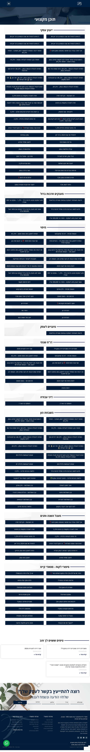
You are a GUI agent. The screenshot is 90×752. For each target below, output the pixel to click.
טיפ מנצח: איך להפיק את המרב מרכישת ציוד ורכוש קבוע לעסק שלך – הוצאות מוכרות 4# (65, 251)
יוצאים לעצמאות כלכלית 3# (24, 455)
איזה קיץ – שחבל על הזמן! (24, 156)
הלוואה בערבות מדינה (24, 507)
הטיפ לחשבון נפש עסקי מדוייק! (24, 550)
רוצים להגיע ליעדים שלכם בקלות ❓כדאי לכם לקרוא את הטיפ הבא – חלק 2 (65, 120)
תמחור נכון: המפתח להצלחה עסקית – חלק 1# (24, 60)
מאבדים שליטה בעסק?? (24, 602)
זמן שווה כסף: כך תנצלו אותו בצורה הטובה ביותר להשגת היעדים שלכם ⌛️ (24, 104)
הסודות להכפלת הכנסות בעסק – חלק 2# (65, 87)
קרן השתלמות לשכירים (65, 499)
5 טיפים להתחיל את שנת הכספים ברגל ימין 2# (65, 44)
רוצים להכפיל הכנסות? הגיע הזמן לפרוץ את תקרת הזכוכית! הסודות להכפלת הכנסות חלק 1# (24, 88)
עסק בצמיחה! (24, 135)
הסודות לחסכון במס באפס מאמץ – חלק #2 (24, 234)
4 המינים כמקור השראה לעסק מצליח (65, 550)
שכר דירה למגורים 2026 (24, 349)
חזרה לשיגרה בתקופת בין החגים (65, 103)
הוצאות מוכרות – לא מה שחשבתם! (65, 234)
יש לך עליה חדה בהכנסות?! (24, 573)
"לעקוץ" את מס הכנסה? (65, 623)
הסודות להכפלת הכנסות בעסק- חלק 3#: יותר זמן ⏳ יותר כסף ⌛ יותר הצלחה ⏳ (24, 79)
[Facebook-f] (86, 738)
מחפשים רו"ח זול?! (24, 609)
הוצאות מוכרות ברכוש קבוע (24, 289)
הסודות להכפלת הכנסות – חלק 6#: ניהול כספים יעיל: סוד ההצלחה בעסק (65, 70)
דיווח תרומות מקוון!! (24, 282)
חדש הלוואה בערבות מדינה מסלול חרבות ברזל (65, 209)
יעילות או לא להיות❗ (24, 177)
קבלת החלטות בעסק (65, 149)
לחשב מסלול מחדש (24, 142)
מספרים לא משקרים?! (65, 587)
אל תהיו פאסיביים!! (65, 142)
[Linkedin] (81, 738)
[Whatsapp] (78, 738)
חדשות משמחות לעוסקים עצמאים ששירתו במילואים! (65, 200)
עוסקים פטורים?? (65, 594)
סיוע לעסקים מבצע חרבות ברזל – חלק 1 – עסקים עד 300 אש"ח (24, 201)
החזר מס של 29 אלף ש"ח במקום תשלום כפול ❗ (65, 573)
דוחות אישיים (66, 388)
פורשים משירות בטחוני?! (65, 580)
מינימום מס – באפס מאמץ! (65, 296)
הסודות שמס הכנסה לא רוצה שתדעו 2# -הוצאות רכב (65, 259)
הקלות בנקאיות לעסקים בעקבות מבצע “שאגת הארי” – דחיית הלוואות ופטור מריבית (68, 666)
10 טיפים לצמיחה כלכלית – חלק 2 (24, 119)
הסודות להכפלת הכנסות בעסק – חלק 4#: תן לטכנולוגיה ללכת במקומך (65, 79)
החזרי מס (24, 310)
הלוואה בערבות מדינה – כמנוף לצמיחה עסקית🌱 (65, 478)
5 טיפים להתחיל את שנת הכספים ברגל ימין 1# (24, 44)
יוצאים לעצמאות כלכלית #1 (24, 464)
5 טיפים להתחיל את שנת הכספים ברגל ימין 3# (24, 36)
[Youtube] (84, 738)
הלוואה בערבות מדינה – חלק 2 (24, 471)
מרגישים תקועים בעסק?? (65, 609)
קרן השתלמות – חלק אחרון (24, 485)
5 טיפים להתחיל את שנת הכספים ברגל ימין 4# (65, 36)
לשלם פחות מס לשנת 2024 (65, 266)
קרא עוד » (82, 654)
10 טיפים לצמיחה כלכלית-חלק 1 (65, 128)
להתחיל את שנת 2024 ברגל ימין (65, 135)
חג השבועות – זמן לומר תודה (66, 96)
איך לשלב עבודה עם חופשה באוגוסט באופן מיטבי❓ (65, 51)
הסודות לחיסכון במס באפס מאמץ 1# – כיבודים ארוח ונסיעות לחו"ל (65, 242)
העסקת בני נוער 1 (24, 403)
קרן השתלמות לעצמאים (24, 499)
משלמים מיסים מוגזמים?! (24, 587)
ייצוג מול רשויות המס (24, 317)
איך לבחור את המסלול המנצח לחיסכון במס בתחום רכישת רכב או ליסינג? (24, 251)
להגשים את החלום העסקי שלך (65, 602)
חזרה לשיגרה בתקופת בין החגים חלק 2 (24, 96)
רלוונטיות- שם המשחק (66, 112)
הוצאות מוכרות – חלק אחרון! (65, 289)
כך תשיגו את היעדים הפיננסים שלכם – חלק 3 (24, 112)
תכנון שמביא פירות (24, 594)
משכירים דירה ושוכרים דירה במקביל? (65, 349)
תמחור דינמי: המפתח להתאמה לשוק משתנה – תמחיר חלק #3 (24, 52)
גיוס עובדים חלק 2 (24, 163)
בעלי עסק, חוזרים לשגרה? (65, 156)
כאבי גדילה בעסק (24, 170)
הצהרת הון (24, 303)
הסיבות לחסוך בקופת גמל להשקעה (24, 478)
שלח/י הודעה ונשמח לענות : (48, 697)
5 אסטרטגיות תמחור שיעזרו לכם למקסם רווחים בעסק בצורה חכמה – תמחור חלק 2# (65, 61)
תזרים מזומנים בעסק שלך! (65, 177)
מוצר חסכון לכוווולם (65, 485)
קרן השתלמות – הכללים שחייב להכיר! (24, 492)
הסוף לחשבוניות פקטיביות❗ (66, 303)
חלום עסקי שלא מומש (24, 580)
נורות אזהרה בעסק (24, 149)
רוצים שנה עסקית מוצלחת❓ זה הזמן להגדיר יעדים (24, 128)
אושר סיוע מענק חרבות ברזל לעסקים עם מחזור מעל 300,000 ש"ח (24, 210)
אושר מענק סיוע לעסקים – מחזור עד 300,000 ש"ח (66, 218)
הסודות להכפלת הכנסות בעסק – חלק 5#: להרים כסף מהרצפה (24, 70)
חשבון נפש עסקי (24, 558)
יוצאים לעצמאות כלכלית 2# (65, 464)
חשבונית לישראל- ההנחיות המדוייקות (24, 259)
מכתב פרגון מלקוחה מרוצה (24, 623)
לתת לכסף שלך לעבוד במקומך (65, 507)
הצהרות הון (65, 310)
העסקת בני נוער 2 (65, 403)
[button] (8, 3)
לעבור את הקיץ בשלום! (65, 163)
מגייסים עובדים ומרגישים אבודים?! (65, 170)
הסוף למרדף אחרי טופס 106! (24, 296)
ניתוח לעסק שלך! (65, 185)
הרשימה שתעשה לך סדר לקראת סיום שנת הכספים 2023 (24, 266)
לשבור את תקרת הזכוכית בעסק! (24, 185)
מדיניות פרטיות (17, 730)
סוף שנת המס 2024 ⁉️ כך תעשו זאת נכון (24, 241)
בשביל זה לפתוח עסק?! (65, 616)
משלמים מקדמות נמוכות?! (24, 616)
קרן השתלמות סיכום (65, 492)
